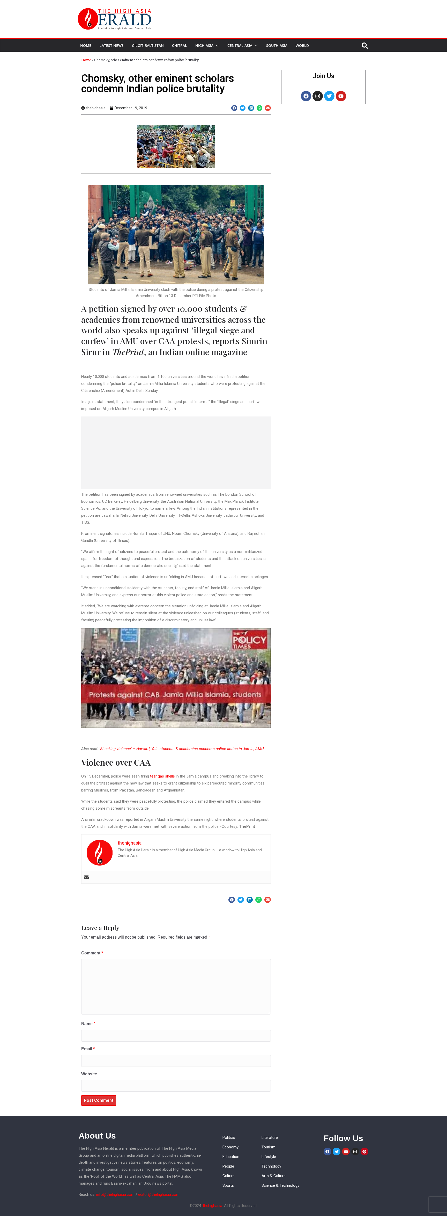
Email (88, 1049)
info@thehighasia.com (115, 1194)
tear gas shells (162, 776)
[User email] (86, 877)
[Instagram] (317, 96)
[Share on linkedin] (251, 108)
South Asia (276, 45)
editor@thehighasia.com (159, 1194)
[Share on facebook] (234, 108)
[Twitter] (329, 96)
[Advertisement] (176, 452)
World (302, 45)
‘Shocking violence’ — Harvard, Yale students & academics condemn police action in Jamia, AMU (181, 748)
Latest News (112, 45)
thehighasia (212, 1205)
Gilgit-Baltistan (148, 45)
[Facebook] (306, 96)
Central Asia (239, 45)
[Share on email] (268, 108)
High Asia (204, 45)
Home (85, 45)
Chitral (179, 45)
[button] (216, 45)
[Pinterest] (364, 1151)
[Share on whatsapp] (260, 108)
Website (89, 1074)
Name (88, 1023)
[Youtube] (341, 96)
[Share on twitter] (243, 108)
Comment (92, 953)
